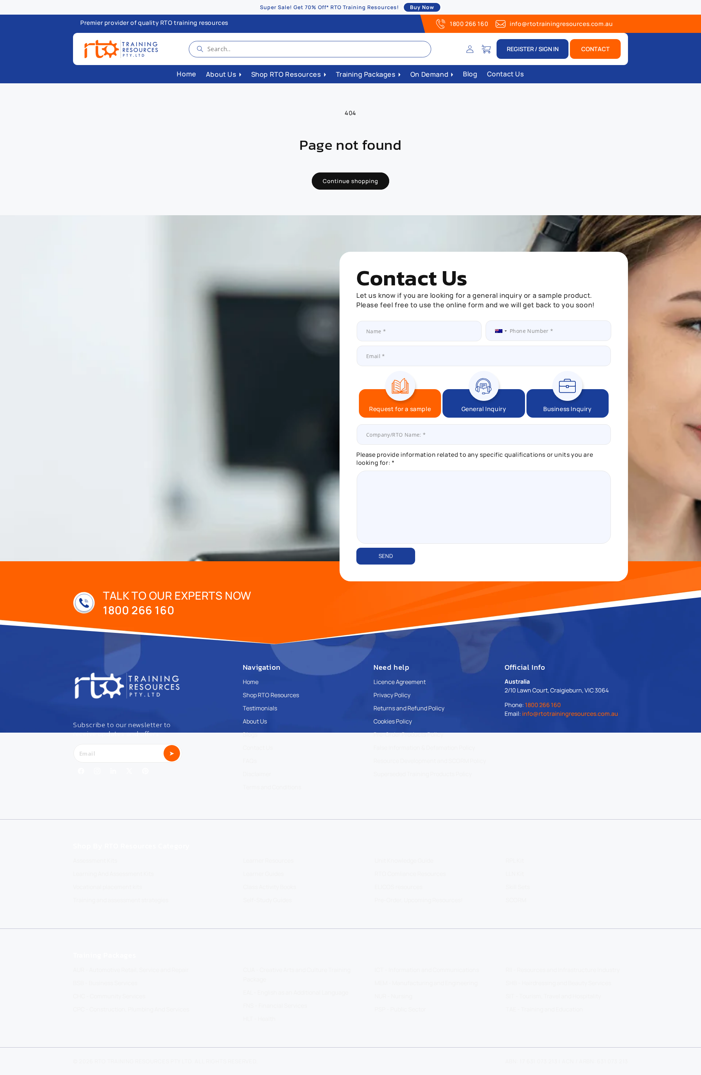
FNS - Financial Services (275, 1006)
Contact (595, 49)
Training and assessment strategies (120, 900)
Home (250, 682)
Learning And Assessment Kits (113, 874)
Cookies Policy (393, 721)
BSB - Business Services (105, 983)
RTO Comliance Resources (410, 874)
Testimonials (260, 708)
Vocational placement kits (107, 887)
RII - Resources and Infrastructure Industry (563, 970)
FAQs (250, 761)
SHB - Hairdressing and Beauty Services (558, 983)
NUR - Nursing (393, 996)
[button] (486, 49)
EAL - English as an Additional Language (295, 992)
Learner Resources (268, 860)
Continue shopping (350, 181)
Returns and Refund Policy (409, 708)
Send (386, 556)
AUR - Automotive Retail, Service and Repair (131, 970)
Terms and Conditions (272, 787)
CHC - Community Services (109, 996)
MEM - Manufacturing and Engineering (426, 983)
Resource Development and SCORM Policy (430, 761)
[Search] (200, 49)
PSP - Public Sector (400, 1009)
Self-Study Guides (267, 900)
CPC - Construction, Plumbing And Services (131, 1009)
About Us (255, 721)
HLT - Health (259, 1019)
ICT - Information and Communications (427, 970)
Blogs (250, 734)
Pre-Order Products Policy (408, 734)
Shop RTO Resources (271, 695)
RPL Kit (515, 860)
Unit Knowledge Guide (404, 860)
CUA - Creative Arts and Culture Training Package (296, 974)
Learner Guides (263, 874)
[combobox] (310, 49)
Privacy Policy (392, 695)
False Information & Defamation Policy (424, 748)
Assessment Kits (95, 860)
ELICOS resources (398, 887)
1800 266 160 (469, 24)
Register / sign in (533, 49)
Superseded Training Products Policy (423, 774)
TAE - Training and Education (544, 1009)
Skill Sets (518, 887)
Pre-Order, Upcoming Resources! (419, 900)
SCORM (516, 900)
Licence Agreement (400, 682)
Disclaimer (257, 774)
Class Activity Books (269, 887)
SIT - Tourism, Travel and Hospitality (553, 996)
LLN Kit (515, 874)
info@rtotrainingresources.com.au (561, 24)
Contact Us (258, 748)
